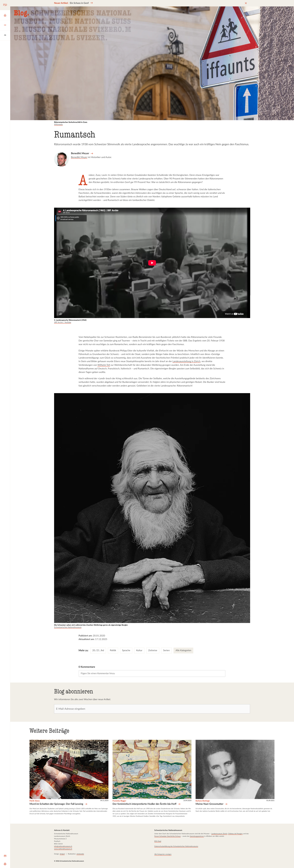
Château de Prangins (235, 834)
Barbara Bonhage (203, 801)
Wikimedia (58, 124)
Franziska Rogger (119, 801)
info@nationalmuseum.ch (63, 846)
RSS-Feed (157, 841)
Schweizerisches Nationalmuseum (67, 627)
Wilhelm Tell (104, 365)
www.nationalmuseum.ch (63, 849)
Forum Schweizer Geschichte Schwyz (167, 836)
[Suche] (5, 5)
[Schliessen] (246, 3)
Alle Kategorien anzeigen (162, 854)
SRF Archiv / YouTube (62, 322)
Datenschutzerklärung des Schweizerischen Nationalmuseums (176, 846)
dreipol (62, 854)
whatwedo (80, 854)
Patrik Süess (35, 801)
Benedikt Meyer (79, 157)
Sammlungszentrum (197, 836)
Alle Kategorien (183, 650)
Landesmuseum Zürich (219, 834)
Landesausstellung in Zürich (186, 361)
